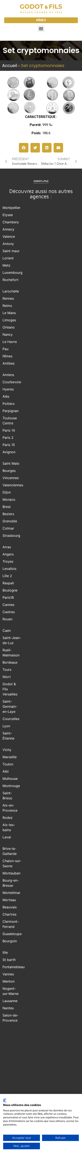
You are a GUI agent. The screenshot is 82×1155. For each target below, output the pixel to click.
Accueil (9, 66)
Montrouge (11, 786)
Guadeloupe (12, 934)
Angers (8, 554)
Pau (5, 349)
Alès (6, 396)
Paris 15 (9, 445)
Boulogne (10, 590)
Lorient (8, 258)
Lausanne (10, 1001)
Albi (6, 771)
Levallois (9, 568)
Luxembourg (12, 272)
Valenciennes (13, 485)
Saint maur (11, 251)
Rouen (7, 619)
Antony (8, 244)
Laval (7, 837)
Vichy (7, 750)
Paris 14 (9, 430)
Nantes (8, 1008)
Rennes (8, 298)
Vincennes (11, 478)
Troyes (8, 561)
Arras (7, 547)
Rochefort (11, 280)
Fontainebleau (14, 967)
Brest (7, 507)
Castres (9, 612)
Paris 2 (8, 437)
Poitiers (9, 403)
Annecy (8, 229)
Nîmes (7, 356)
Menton (9, 981)
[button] (41, 28)
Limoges (9, 320)
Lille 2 (7, 576)
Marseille (10, 757)
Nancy (8, 334)
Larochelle (11, 291)
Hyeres (8, 389)
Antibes (9, 363)
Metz (7, 265)
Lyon (6, 726)
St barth (9, 960)
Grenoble (10, 521)
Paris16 (8, 597)
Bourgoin (10, 941)
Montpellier (11, 208)
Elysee (8, 215)
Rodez (8, 817)
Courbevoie (12, 382)
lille (5, 952)
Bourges (9, 470)
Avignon (9, 452)
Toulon (8, 764)
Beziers (8, 514)
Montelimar (11, 893)
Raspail (8, 583)
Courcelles (11, 719)
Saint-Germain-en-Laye (10, 706)
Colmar (8, 528)
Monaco (9, 499)
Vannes (8, 974)
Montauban (11, 873)
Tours (7, 669)
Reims (7, 305)
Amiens (8, 375)
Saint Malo (11, 463)
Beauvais (10, 907)
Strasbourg (11, 535)
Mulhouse (10, 778)
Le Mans (9, 313)
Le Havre (10, 342)
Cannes (8, 605)
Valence (9, 236)
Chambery (11, 222)
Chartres (9, 914)
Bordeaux (10, 662)
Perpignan (11, 411)
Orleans (9, 327)
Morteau (9, 900)
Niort (7, 677)
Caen (7, 630)
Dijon (7, 492)
